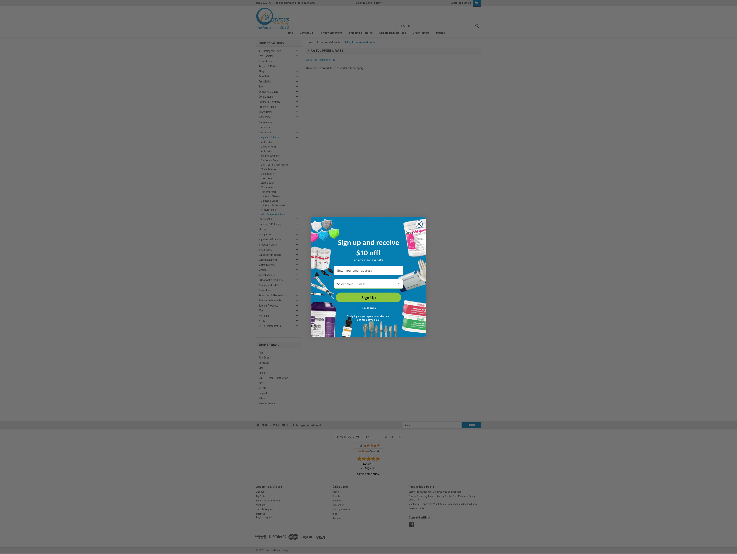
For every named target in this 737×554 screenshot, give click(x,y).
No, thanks (368, 308)
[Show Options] (399, 284)
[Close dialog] (419, 224)
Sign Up (368, 297)
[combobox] (367, 284)
